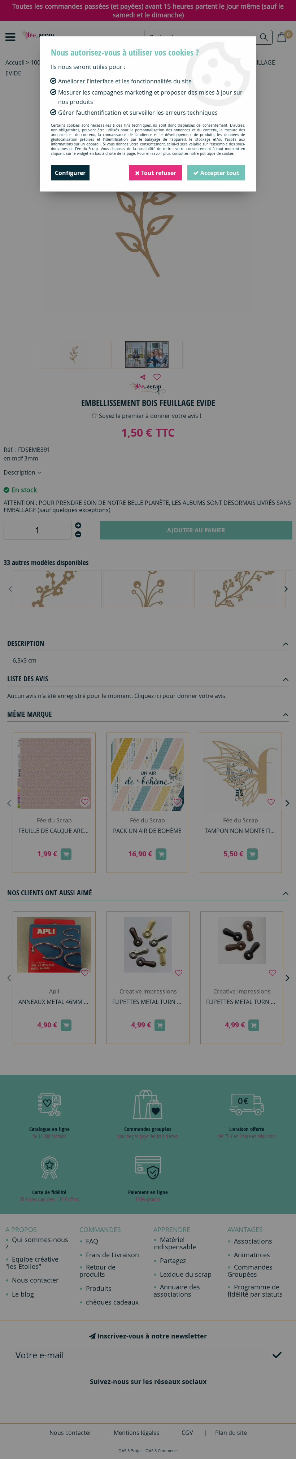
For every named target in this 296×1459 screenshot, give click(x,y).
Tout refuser (158, 173)
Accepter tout (219, 173)
